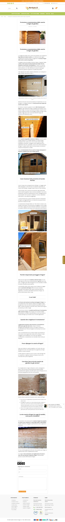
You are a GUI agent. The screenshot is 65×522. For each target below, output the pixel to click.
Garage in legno (26, 506)
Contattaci (13, 500)
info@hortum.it (55, 3)
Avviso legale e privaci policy (14, 507)
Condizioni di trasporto (25, 501)
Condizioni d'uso (14, 501)
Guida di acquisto (26, 503)
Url (19, 472)
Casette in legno (26, 504)
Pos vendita (13, 509)
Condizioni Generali (15, 503)
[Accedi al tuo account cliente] (53, 8)
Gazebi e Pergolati (26, 508)
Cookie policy (14, 505)
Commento (21, 476)
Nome (20, 469)
